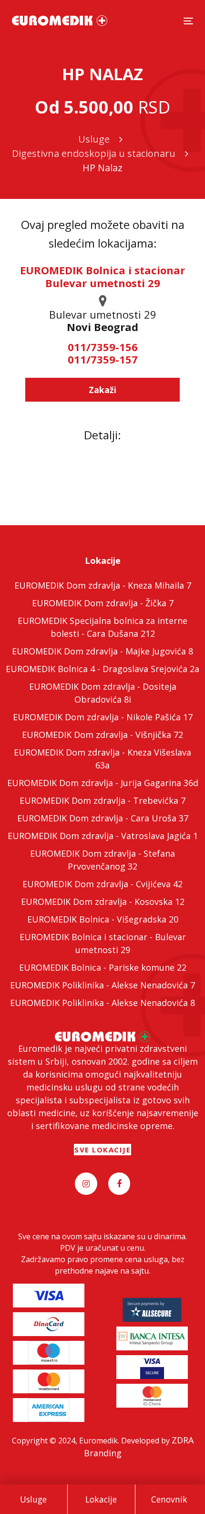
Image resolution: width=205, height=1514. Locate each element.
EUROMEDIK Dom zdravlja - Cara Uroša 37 (102, 818)
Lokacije (101, 1499)
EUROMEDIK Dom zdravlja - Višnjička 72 (102, 734)
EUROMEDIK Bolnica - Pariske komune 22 (102, 967)
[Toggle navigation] (188, 20)
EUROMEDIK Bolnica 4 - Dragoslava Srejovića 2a (102, 668)
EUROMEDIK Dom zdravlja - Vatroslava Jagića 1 (103, 835)
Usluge (33, 1499)
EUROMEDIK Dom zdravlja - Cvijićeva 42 (102, 884)
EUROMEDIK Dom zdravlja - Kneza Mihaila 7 (102, 585)
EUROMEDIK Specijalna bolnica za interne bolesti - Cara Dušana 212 (102, 627)
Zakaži (102, 389)
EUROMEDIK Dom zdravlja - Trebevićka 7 (102, 800)
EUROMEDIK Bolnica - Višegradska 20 (102, 919)
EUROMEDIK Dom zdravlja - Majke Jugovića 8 (102, 651)
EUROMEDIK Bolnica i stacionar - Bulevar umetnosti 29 (103, 943)
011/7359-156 (103, 347)
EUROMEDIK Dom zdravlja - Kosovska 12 (102, 901)
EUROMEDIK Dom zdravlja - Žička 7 (103, 603)
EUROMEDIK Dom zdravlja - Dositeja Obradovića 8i (102, 693)
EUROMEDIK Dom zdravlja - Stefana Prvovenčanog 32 (102, 860)
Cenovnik (169, 1499)
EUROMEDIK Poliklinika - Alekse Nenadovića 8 (102, 1002)
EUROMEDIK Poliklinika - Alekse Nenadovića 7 (102, 985)
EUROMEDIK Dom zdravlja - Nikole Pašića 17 (103, 717)
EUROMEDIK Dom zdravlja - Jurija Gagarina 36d (102, 782)
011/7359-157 (103, 359)
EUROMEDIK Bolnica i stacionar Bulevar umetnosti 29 (102, 276)
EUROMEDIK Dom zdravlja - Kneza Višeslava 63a (102, 759)
